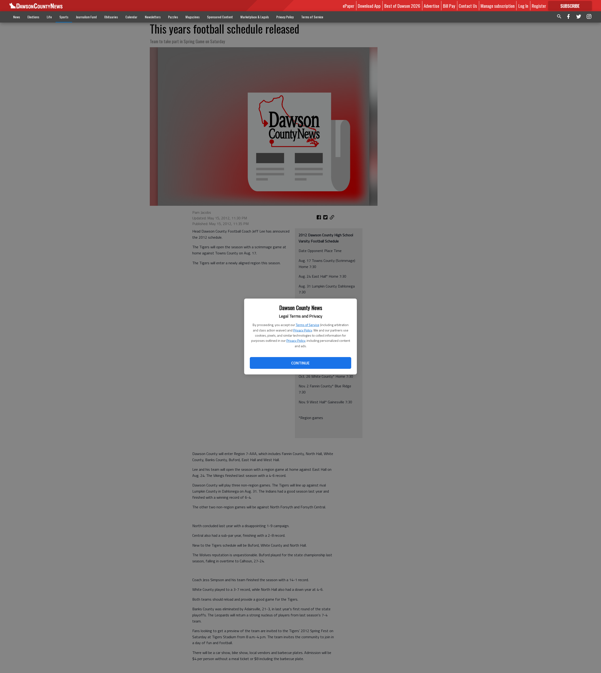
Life (49, 16)
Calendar (131, 16)
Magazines (192, 16)
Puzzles (173, 16)
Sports (63, 16)
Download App (369, 6)
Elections (33, 16)
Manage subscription (498, 6)
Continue (300, 363)
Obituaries (111, 16)
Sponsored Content (220, 16)
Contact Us (468, 6)
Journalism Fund (86, 16)
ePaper (348, 6)
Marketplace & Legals (254, 16)
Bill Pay (449, 6)
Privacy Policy (302, 330)
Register (539, 6)
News (16, 16)
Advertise (431, 6)
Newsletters (153, 16)
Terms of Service (307, 324)
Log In (523, 6)
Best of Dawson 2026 (402, 6)
